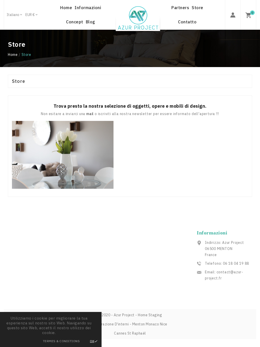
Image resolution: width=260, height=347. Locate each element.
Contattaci (17, 257)
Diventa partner (85, 248)
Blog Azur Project (86, 256)
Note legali (18, 242)
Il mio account (20, 264)
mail (90, 114)
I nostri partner (21, 272)
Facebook (79, 263)
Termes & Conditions (61, 341)
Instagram (80, 270)
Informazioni (19, 250)
